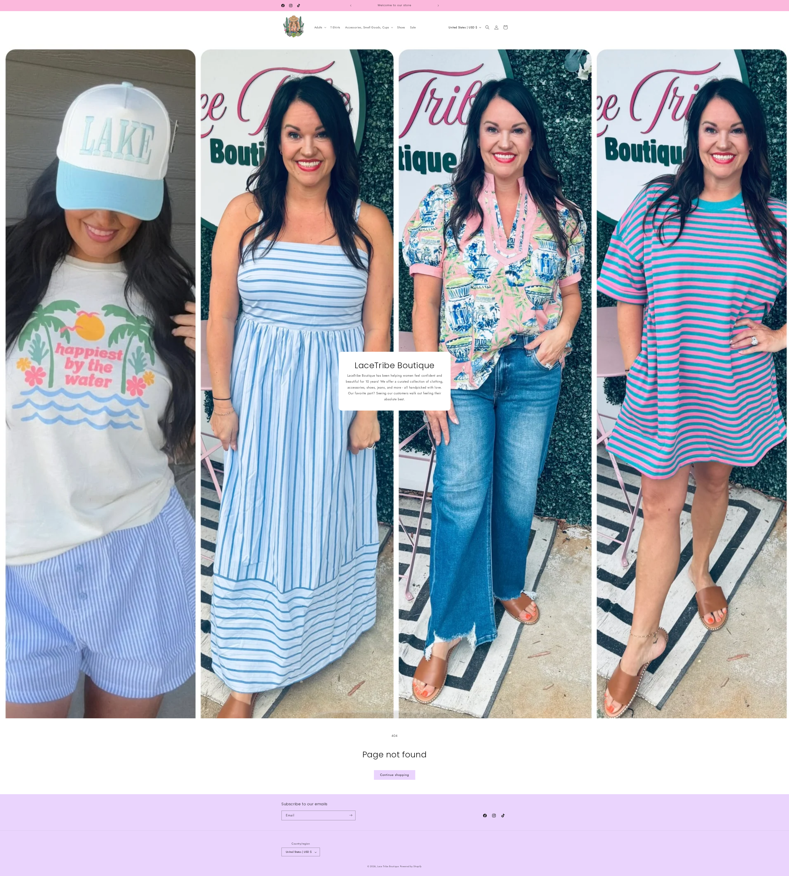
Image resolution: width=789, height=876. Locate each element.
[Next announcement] (438, 5)
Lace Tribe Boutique (388, 866)
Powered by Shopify (411, 866)
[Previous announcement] (350, 5)
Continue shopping (394, 775)
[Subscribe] (350, 815)
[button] (320, 27)
